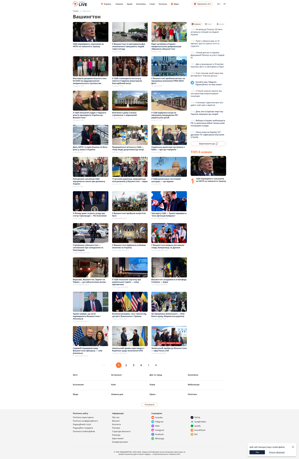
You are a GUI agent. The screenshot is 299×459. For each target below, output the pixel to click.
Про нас (115, 417)
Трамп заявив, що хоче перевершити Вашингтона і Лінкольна (87, 316)
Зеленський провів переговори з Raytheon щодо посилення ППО (128, 349)
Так (257, 452)
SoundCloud (199, 430)
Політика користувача (83, 417)
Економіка (141, 4)
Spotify (197, 426)
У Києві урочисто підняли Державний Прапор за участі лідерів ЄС (207, 55)
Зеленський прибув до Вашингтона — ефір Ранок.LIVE (169, 349)
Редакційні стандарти (83, 428)
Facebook (159, 434)
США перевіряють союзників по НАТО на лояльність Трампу (88, 45)
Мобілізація (193, 384)
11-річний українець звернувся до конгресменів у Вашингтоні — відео (130, 180)
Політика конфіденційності (85, 421)
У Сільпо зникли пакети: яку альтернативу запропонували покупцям (206, 93)
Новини (119, 4)
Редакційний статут (82, 424)
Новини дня (117, 394)
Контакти (116, 424)
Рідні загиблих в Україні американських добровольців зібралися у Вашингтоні (166, 46)
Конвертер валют (120, 442)
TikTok (197, 417)
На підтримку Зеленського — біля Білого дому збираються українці (167, 315)
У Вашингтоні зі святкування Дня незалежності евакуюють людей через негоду (128, 46)
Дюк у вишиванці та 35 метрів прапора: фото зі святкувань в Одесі (207, 65)
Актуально (116, 375)
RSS (196, 434)
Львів (152, 384)
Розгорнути (149, 404)
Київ (113, 384)
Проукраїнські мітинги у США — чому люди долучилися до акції (128, 148)
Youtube (159, 417)
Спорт (152, 4)
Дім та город (156, 375)
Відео (176, 4)
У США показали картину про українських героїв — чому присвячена (126, 282)
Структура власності (121, 431)
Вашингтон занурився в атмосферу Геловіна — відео (168, 280)
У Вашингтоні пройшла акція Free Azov (129, 214)
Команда (116, 435)
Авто (75, 375)
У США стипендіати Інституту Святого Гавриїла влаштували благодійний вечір (127, 81)
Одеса (152, 394)
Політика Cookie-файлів (84, 431)
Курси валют (118, 438)
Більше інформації (277, 452)
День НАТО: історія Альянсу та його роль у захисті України (90, 148)
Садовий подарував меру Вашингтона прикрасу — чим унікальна (87, 350)
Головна (76, 11)
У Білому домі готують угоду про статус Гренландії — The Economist (90, 214)
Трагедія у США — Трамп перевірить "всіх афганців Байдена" (169, 214)
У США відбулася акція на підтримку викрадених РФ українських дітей (164, 115)
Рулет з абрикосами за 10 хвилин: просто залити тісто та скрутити (205, 43)
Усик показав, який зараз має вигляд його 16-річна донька (207, 74)
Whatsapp (159, 438)
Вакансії (115, 421)
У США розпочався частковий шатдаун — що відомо (166, 180)
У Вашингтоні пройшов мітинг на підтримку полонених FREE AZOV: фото (168, 81)
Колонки (163, 4)
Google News (200, 421)
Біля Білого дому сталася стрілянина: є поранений (124, 113)
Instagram (159, 430)
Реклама (116, 428)
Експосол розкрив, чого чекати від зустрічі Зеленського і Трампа (129, 315)
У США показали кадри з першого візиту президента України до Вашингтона (89, 115)
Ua (218, 4)
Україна (107, 4)
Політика (192, 394)
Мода (75, 394)
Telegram (159, 421)
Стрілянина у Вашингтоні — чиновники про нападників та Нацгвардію (88, 247)
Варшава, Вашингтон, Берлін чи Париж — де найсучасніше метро (89, 280)
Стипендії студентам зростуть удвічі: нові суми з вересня (207, 103)
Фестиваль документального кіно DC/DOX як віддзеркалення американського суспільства (90, 81)
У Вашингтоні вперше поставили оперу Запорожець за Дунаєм (167, 246)
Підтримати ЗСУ (204, 4)
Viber (157, 426)
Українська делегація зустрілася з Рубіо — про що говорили (168, 148)
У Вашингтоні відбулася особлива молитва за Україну (129, 246)
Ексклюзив (78, 384)
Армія (129, 4)
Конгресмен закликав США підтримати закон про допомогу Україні (89, 181)
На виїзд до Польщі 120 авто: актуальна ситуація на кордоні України (207, 32)
